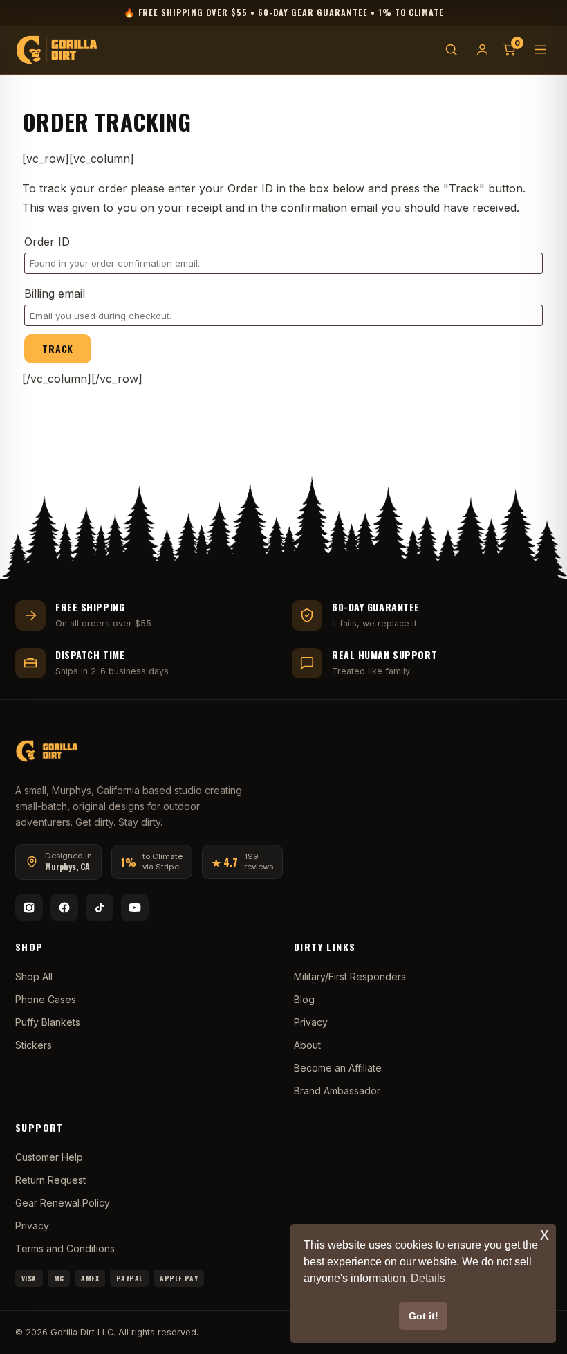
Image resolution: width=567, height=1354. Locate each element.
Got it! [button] (423, 1315)
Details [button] (428, 1278)
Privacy (311, 1022)
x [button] (544, 1233)
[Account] (482, 49)
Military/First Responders (350, 976)
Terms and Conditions (65, 1248)
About (307, 1045)
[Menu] (540, 49)
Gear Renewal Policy (62, 1203)
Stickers (33, 1045)
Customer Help (49, 1157)
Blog (304, 999)
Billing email (54, 293)
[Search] (451, 49)
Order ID (47, 242)
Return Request (50, 1180)
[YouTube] (135, 907)
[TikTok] (99, 907)
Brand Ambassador (337, 1090)
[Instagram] (29, 907)
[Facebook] (64, 907)
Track (57, 348)
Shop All (34, 976)
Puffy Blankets (47, 1022)
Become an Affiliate (338, 1068)
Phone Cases (45, 999)
